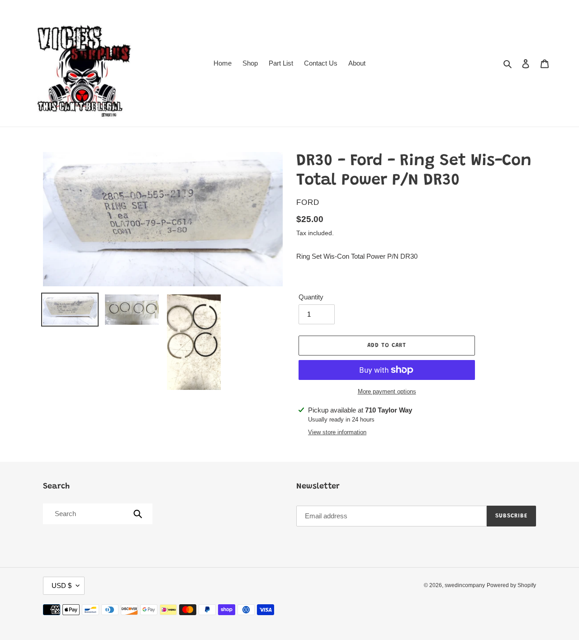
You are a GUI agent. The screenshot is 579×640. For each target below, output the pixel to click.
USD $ (61, 585)
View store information (337, 432)
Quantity (311, 297)
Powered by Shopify (511, 585)
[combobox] (97, 514)
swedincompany (465, 585)
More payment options (387, 391)
